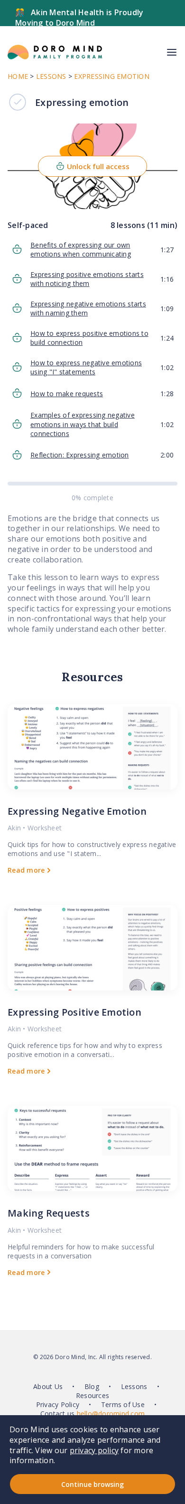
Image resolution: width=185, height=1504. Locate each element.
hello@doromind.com (111, 1413)
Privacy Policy (58, 1404)
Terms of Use (123, 1404)
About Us (48, 1386)
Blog (91, 1386)
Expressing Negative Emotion (77, 811)
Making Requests (49, 1213)
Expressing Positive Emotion (74, 1012)
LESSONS (51, 76)
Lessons (134, 1386)
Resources (92, 1395)
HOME (18, 76)
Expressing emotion (111, 76)
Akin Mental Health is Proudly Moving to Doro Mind (79, 17)
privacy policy (94, 1450)
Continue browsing (92, 1484)
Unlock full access (98, 166)
